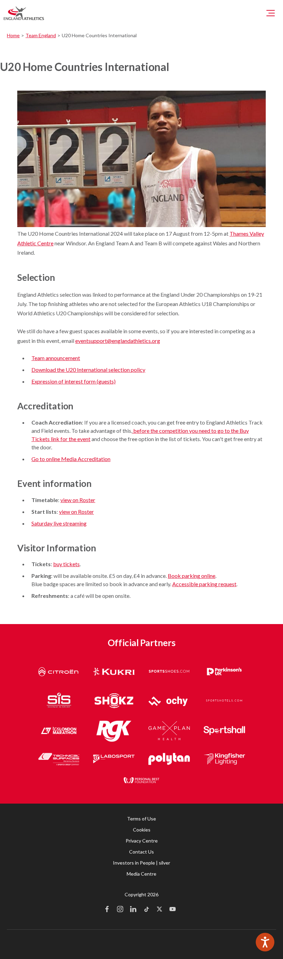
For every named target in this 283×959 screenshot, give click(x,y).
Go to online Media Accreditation (70, 459)
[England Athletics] (24, 13)
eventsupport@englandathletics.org (117, 340)
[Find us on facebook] (107, 910)
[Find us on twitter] (159, 910)
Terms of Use (141, 819)
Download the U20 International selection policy (88, 369)
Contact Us (141, 852)
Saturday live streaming (59, 523)
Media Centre (141, 874)
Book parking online (191, 575)
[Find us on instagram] (120, 910)
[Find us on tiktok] (146, 910)
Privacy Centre (142, 841)
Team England (41, 35)
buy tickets (66, 564)
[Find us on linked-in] (133, 910)
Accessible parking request (204, 584)
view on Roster (77, 500)
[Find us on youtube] (172, 910)
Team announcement (55, 358)
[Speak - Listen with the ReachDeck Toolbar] (265, 942)
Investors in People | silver (141, 863)
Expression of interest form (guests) (73, 381)
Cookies (141, 830)
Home (13, 35)
